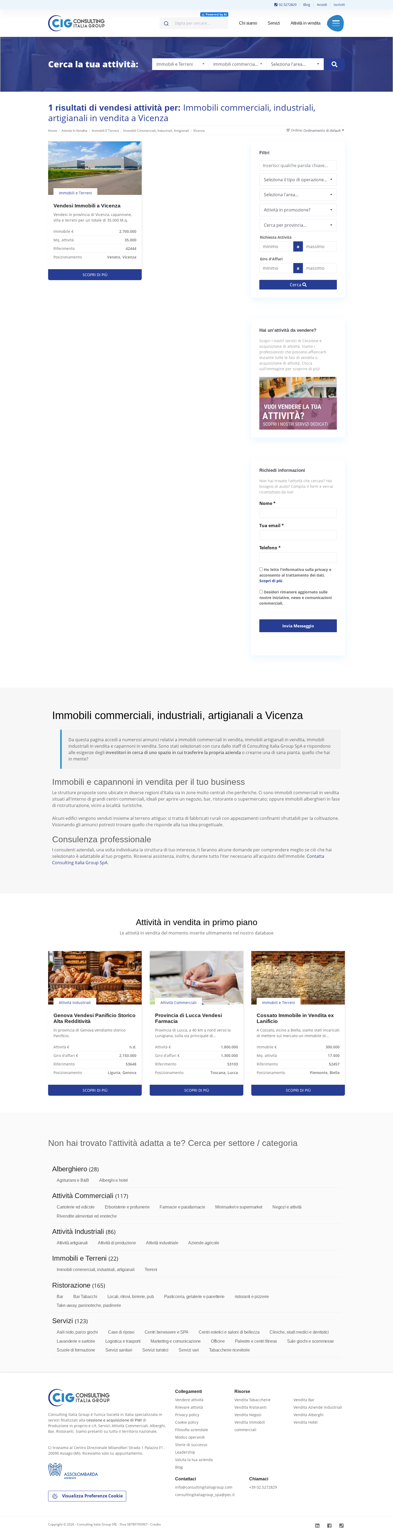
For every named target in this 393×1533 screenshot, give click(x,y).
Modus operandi (190, 1437)
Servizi (274, 23)
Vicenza (199, 130)
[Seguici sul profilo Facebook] (330, 1525)
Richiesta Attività (275, 237)
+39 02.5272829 (263, 1487)
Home (52, 130)
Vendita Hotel (306, 1422)
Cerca (296, 285)
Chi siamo (248, 23)
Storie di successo (191, 1444)
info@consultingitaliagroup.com (203, 1487)
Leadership (185, 1452)
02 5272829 (287, 4)
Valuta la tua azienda (194, 1459)
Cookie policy (186, 1422)
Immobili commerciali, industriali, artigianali (156, 130)
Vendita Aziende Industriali (318, 1407)
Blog (306, 4)
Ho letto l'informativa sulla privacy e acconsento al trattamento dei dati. (295, 575)
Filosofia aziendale (191, 1429)
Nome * (267, 503)
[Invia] (166, 22)
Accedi (322, 4)
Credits (155, 1524)
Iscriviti (339, 4)
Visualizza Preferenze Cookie (92, 1496)
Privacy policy (187, 1414)
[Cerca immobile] (334, 64)
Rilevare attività (189, 1407)
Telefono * (270, 548)
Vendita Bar (304, 1399)
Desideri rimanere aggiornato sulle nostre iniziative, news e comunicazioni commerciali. (295, 597)
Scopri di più (270, 580)
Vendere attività (189, 1399)
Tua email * (271, 525)
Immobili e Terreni (105, 130)
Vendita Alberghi (308, 1414)
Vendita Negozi (247, 1414)
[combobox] (194, 23)
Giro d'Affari (271, 258)
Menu (336, 23)
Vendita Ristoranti (250, 1407)
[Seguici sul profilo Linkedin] (318, 1525)
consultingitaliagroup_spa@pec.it (205, 1494)
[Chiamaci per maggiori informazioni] (342, 1525)
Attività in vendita (306, 23)
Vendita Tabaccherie (252, 1399)
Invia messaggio (298, 625)
